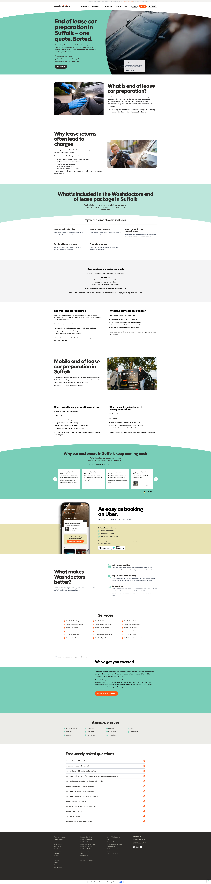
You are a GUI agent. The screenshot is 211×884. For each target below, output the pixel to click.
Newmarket (112, 731)
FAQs (108, 851)
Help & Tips (108, 6)
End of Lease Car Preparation (133, 638)
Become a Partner (122, 6)
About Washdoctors (114, 837)
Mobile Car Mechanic (102, 627)
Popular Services (86, 837)
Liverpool (56, 853)
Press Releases (111, 846)
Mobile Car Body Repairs (132, 624)
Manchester (57, 851)
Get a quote (61, 66)
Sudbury (68, 735)
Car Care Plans (84, 851)
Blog (108, 839)
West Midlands (58, 867)
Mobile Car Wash (100, 621)
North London (58, 842)
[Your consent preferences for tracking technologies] (208, 881)
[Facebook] (134, 847)
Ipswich (132, 728)
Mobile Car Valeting (72, 621)
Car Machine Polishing (73, 638)
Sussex (56, 865)
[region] (105, 479)
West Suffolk (91, 735)
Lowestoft (68, 731)
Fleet (81, 853)
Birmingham (57, 858)
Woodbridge (112, 735)
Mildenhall (90, 731)
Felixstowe (90, 728)
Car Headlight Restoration (104, 638)
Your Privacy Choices (111, 882)
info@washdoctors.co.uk (140, 839)
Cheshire (56, 860)
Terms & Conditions (112, 853)
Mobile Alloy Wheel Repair (103, 624)
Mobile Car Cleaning (130, 627)
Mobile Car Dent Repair (102, 631)
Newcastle (57, 855)
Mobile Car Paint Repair (132, 631)
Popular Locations (60, 837)
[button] (55, 479)
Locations (95, 6)
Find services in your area (106, 693)
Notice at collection (95, 882)
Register (142, 6)
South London (58, 844)
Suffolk (56, 862)
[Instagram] (137, 847)
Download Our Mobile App (114, 844)
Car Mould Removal (72, 634)
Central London (58, 839)
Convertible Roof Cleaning (103, 634)
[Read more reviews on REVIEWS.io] (148, 492)
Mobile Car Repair (72, 627)
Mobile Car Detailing (131, 621)
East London (57, 846)
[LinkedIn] (141, 847)
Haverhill (111, 728)
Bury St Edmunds (71, 728)
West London (58, 848)
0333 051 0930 (128, 1)
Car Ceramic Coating (131, 634)
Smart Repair (70, 631)
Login (134, 6)
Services (84, 6)
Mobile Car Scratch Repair (74, 624)
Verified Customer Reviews (114, 848)
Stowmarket (134, 731)
